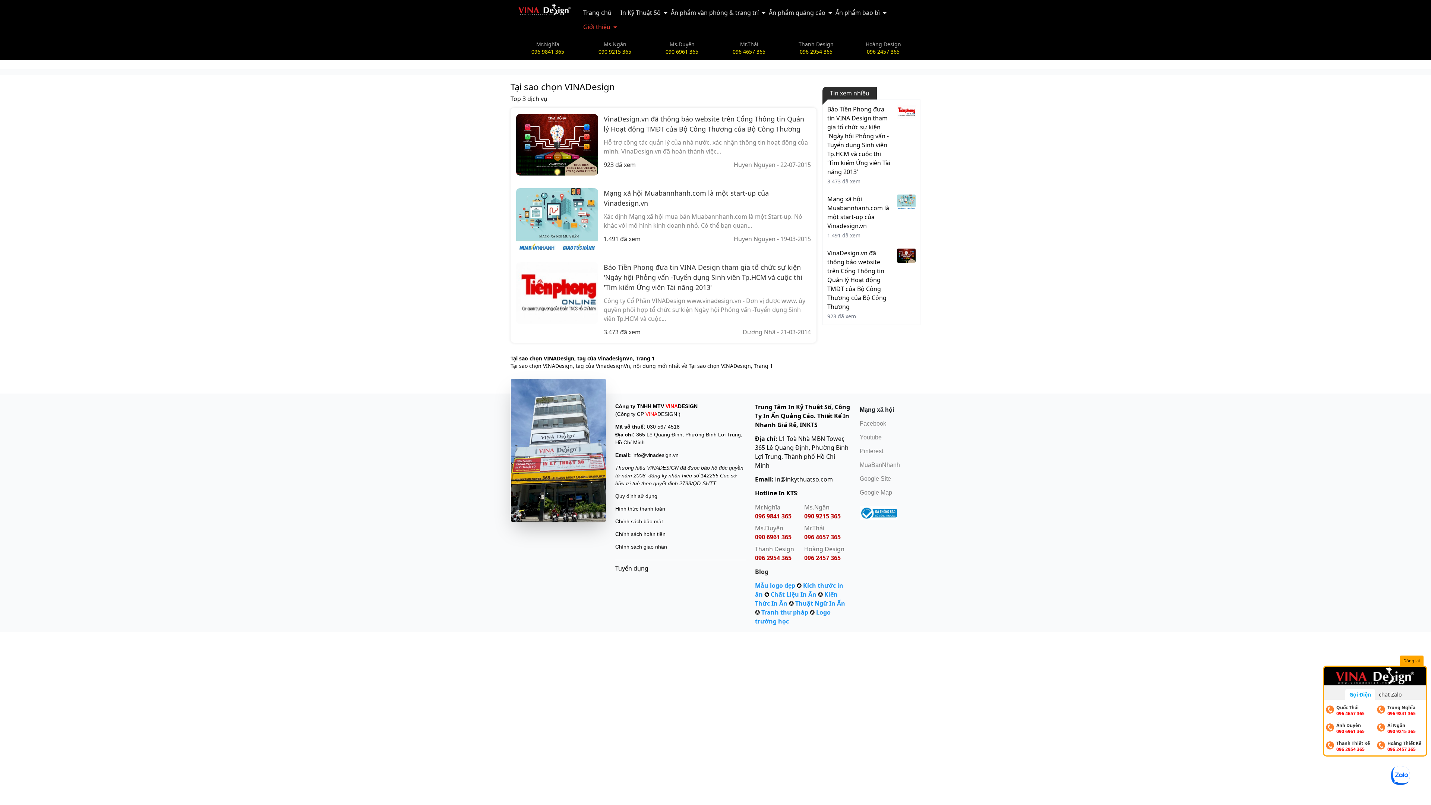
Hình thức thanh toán (640, 509)
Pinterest (871, 451)
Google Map (876, 492)
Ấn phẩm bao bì (857, 13)
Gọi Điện (1360, 694)
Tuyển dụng (631, 568)
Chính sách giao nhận (641, 547)
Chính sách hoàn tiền (640, 534)
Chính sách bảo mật (639, 521)
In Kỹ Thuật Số (640, 13)
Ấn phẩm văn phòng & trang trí (715, 13)
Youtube (871, 437)
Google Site (875, 479)
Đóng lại (1411, 660)
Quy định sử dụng (636, 496)
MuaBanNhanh (880, 465)
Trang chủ (597, 13)
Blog (761, 572)
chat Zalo (1390, 694)
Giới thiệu (596, 27)
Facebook (873, 423)
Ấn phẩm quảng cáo (797, 13)
